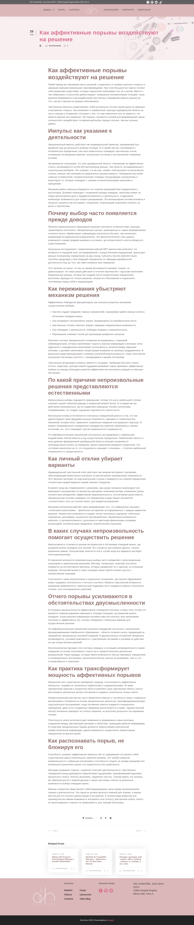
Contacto (128, 10)
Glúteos (74, 10)
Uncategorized (55, 46)
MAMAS (47, 10)
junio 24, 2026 (125, 854)
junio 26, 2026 (92, 854)
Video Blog (144, 10)
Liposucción (111, 10)
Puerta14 (110, 920)
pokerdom (78, 357)
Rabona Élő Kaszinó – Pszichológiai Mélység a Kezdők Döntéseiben (63, 859)
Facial (61, 10)
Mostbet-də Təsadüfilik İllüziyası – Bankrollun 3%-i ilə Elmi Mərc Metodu (96, 860)
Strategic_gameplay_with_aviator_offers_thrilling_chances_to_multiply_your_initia (130, 860)
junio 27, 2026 (58, 854)
